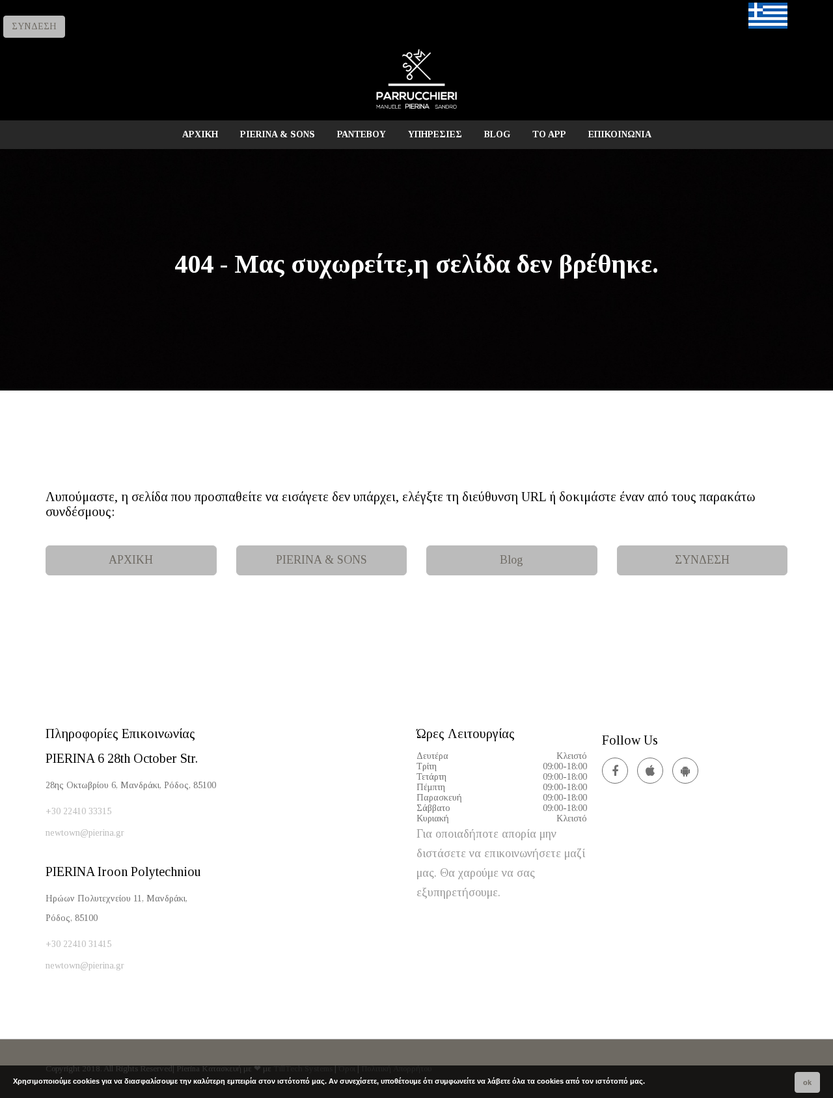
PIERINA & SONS (277, 134)
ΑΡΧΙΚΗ (200, 134)
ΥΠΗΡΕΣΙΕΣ (435, 134)
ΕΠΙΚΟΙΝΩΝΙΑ (619, 134)
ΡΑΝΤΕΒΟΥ (361, 134)
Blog (511, 559)
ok (807, 1082)
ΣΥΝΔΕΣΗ (34, 26)
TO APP (549, 134)
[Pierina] (416, 108)
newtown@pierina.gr (85, 833)
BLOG (497, 134)
